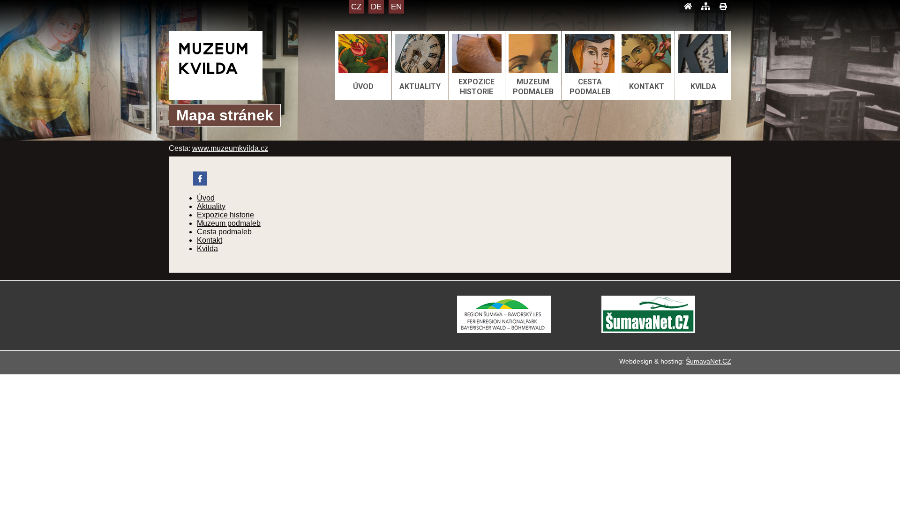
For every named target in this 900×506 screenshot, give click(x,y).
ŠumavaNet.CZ (708, 361)
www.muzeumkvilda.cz (230, 148)
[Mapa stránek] (706, 6)
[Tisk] (723, 6)
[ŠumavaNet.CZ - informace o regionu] (648, 331)
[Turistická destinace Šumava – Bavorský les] (504, 331)
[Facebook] (200, 178)
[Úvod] (688, 6)
